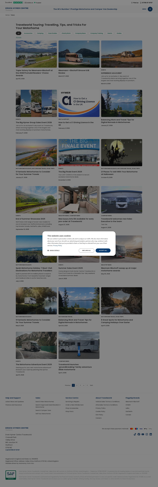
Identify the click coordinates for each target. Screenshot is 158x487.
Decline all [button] (86, 250)
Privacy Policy (57, 245)
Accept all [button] (103, 250)
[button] (53, 250)
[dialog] (79, 243)
